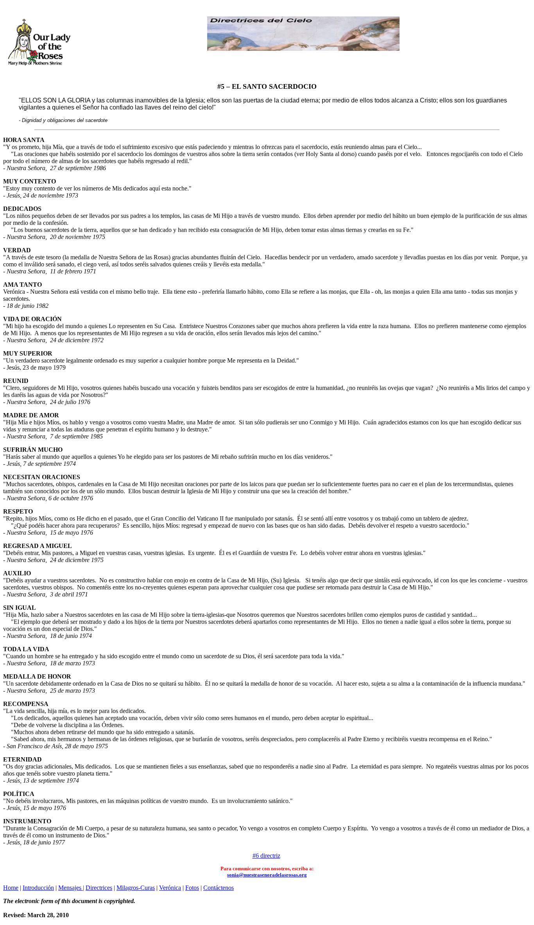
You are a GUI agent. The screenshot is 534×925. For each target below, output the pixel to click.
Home (10, 887)
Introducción (38, 887)
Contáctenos (218, 887)
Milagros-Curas (135, 887)
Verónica (170, 887)
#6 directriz (266, 855)
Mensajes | (71, 887)
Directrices (99, 887)
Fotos (192, 887)
